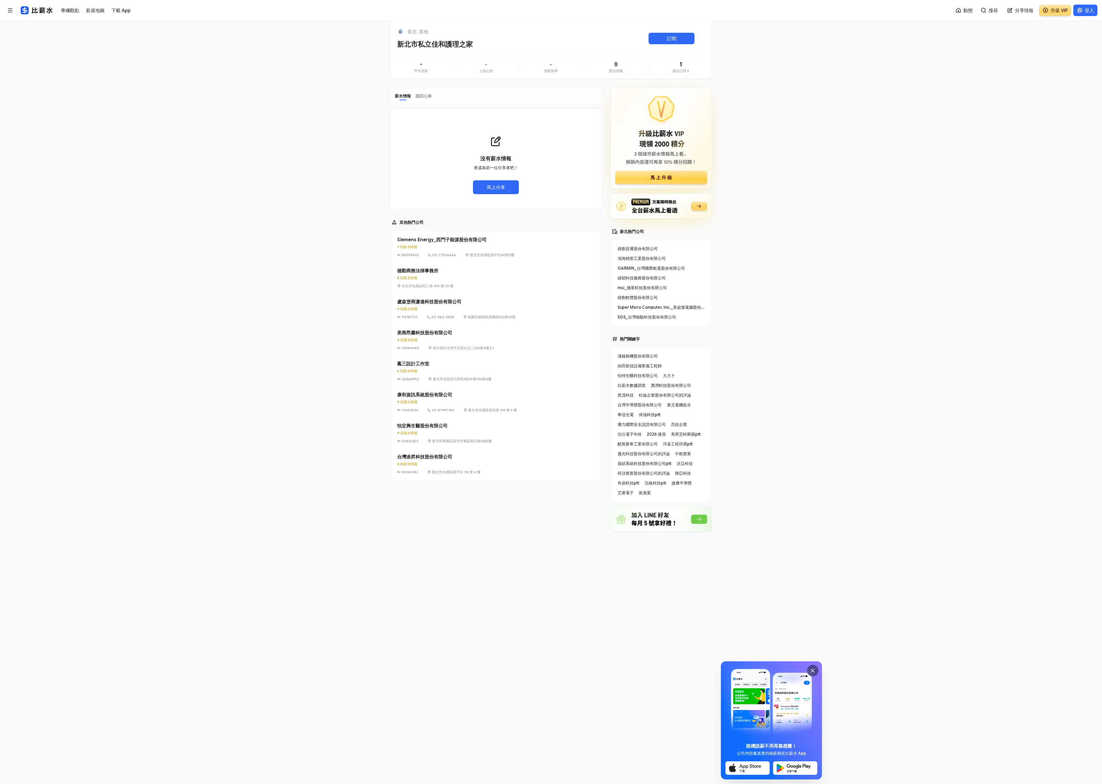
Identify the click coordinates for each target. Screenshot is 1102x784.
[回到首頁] (400, 31)
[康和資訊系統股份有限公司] (496, 402)
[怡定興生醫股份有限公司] (496, 433)
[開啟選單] (10, 10)
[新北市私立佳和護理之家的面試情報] (681, 67)
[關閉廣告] (812, 670)
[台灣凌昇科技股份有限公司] (496, 464)
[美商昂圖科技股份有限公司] (496, 340)
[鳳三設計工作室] (496, 371)
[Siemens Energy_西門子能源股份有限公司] (496, 247)
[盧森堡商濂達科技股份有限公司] (496, 309)
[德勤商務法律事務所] (496, 278)
